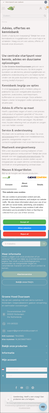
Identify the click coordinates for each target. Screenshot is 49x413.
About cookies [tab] (24, 184)
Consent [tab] (8, 185)
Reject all (25, 234)
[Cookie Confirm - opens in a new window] (37, 177)
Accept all (24, 222)
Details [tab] (40, 185)
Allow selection (24, 228)
